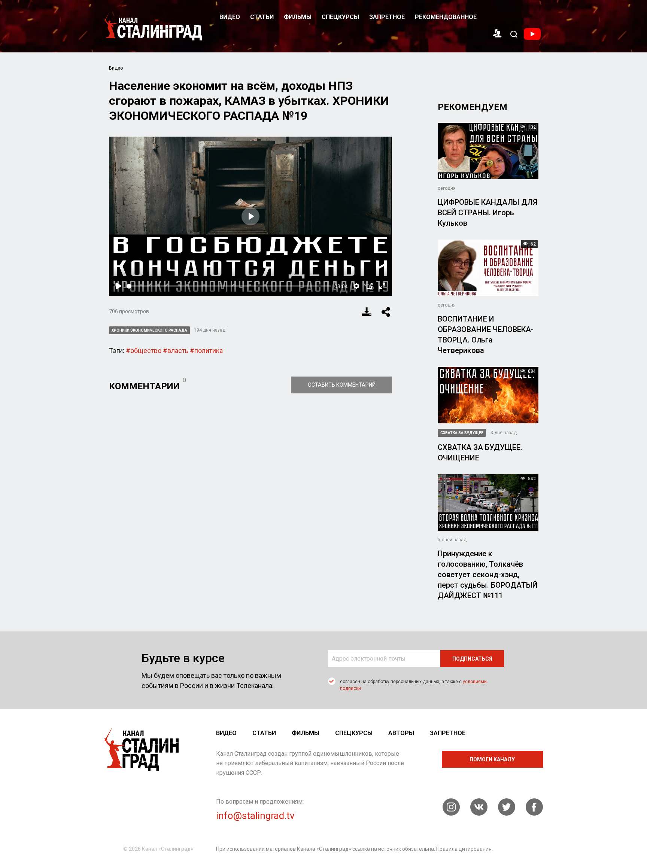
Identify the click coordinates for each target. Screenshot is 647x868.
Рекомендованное (446, 17)
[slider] (229, 286)
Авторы (401, 733)
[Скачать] (367, 312)
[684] (488, 394)
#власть (175, 350)
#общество (143, 350)
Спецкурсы (340, 17)
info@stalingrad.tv (255, 815)
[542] (488, 501)
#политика (206, 350)
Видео (229, 17)
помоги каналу (492, 759)
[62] (488, 267)
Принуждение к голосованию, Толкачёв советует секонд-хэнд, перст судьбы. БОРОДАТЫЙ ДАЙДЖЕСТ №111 (488, 574)
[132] (488, 150)
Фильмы (298, 17)
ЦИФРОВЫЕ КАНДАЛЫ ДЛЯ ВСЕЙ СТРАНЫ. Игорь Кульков (487, 213)
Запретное (387, 17)
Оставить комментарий (342, 385)
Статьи (262, 17)
